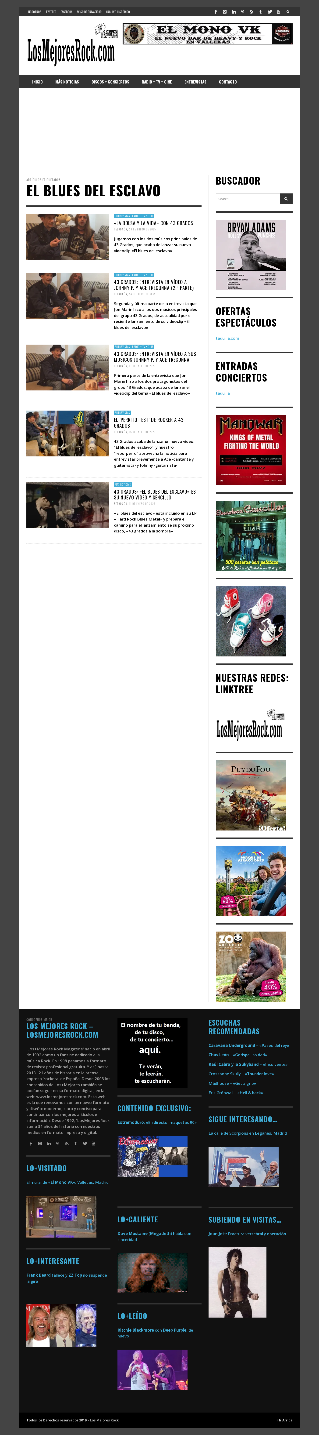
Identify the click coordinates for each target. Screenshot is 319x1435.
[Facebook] (215, 11)
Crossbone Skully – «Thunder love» (241, 1073)
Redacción (120, 229)
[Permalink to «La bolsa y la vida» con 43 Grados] (67, 236)
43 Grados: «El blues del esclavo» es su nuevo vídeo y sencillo (155, 494)
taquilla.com (227, 338)
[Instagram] (224, 11)
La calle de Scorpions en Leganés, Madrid (248, 1133)
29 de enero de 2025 (142, 229)
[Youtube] (278, 11)
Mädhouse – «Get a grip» (232, 1083)
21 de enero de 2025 (142, 366)
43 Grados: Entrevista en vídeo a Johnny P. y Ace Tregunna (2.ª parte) (154, 284)
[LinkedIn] (233, 11)
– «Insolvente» (248, 1064)
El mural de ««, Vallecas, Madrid (67, 1182)
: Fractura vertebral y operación (247, 1233)
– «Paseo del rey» (249, 1045)
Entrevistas (122, 216)
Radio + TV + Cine (142, 216)
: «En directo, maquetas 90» (157, 1122)
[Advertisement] (159, 131)
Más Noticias (123, 484)
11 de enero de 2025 (142, 504)
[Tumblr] (260, 11)
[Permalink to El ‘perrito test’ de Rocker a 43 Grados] (67, 433)
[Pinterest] (242, 11)
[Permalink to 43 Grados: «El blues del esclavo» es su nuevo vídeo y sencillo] (67, 505)
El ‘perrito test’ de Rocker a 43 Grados (149, 422)
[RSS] (251, 11)
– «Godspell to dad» (238, 1054)
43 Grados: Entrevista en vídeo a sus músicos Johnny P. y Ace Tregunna (155, 356)
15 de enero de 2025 (142, 432)
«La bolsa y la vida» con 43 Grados (153, 222)
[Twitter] (269, 11)
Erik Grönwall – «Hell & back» (236, 1092)
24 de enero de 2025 (142, 294)
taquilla (223, 393)
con (139, 1330)
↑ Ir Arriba (284, 1420)
